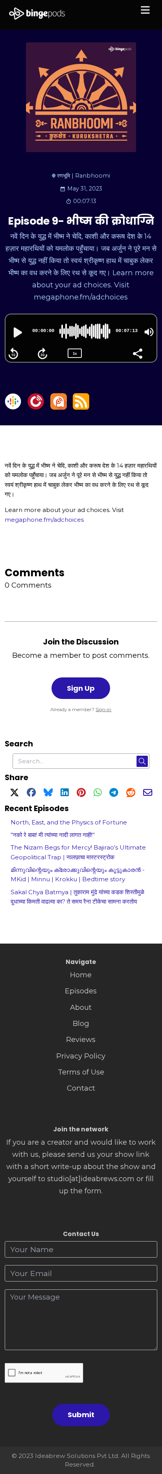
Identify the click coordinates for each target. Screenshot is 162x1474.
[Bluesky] (48, 793)
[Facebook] (31, 793)
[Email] (147, 793)
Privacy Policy (80, 1055)
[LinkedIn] (64, 793)
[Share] (137, 353)
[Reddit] (130, 793)
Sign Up (81, 688)
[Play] (17, 332)
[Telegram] (113, 793)
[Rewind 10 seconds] (13, 354)
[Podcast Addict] (58, 407)
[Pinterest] (81, 793)
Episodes (81, 990)
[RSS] (81, 407)
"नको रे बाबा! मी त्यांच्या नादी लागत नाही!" (53, 835)
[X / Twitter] (14, 793)
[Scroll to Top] (146, 1433)
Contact (81, 1088)
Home (81, 974)
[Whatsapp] (97, 793)
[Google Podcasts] (13, 407)
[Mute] (149, 332)
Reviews (81, 1039)
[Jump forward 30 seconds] (42, 354)
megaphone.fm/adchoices (44, 519)
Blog (81, 1023)
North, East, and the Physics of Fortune (69, 822)
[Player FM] (36, 407)
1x (75, 353)
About (81, 1007)
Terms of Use (81, 1071)
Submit (81, 1415)
